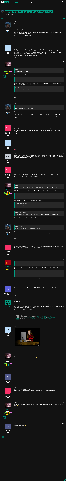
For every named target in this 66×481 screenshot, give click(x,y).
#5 (63, 124)
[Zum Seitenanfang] (65, 480)
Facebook (37, 318)
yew (6, 14)
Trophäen (4, 76)
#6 (63, 139)
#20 (63, 423)
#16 (63, 352)
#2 (63, 44)
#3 (63, 61)
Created (33, 318)
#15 (63, 326)
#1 (63, 21)
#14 (63, 299)
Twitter (41, 318)
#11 (63, 244)
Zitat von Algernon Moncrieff (21, 203)
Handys (53, 317)
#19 (63, 402)
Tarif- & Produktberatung (36, 317)
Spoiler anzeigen (18, 171)
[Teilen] (64, 18)
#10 (63, 223)
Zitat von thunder (19, 87)
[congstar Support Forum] (5, 2)
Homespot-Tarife (43, 317)
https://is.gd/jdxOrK (32, 357)
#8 (63, 166)
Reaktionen (5, 33)
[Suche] (62, 2)
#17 (63, 373)
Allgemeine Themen (28, 317)
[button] (48, 2)
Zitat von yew (18, 69)
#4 (63, 103)
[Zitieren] (63, 41)
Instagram (45, 318)
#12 (63, 259)
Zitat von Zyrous (19, 106)
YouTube (50, 318)
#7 (63, 153)
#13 (63, 285)
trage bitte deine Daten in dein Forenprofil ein (43, 316)
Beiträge (4, 77)
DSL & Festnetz (49, 317)
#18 (63, 387)
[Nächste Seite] (5, 18)
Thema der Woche (28, 318)
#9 (63, 182)
